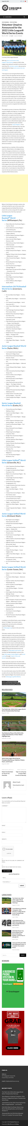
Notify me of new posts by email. (12, 867)
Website (4, 839)
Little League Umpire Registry (11, 654)
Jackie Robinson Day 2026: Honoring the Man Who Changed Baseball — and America (19, 923)
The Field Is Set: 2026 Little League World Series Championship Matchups (14, 710)
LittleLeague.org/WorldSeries (13, 676)
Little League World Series (8, 684)
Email (4, 832)
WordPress (10, 1124)
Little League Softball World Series (11, 683)
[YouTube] (25, 1)
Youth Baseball (5, 22)
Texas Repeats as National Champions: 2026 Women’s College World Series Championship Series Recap (19, 911)
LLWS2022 (18, 684)
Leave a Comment (18, 35)
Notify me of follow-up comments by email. (13, 861)
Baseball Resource (14, 1122)
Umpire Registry (16, 124)
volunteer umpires (13, 66)
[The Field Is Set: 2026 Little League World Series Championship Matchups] (14, 700)
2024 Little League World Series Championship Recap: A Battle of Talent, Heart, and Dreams (13, 760)
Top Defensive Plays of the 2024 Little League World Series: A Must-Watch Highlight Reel (12, 734)
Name (4, 825)
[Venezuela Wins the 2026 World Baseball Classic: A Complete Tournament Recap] (6, 943)
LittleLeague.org (7, 627)
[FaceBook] (21, 1)
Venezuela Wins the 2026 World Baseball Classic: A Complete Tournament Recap (19, 945)
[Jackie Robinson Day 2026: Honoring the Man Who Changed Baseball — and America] (6, 920)
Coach (11, 35)
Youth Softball (13, 22)
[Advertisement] (14, 188)
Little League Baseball (12, 681)
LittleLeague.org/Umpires (14, 650)
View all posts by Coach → (18, 786)
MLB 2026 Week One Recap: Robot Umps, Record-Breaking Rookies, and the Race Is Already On (18, 934)
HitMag (17, 1124)
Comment (5, 805)
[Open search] (24, 17)
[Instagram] (23, 1)
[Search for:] (14, 955)
